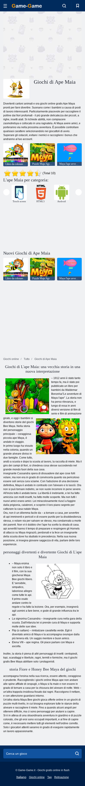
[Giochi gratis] (27, 6)
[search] (77, 753)
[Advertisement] (40, 44)
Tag (49, 777)
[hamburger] (5, 6)
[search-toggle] (64, 6)
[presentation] (6, 192)
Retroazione (61, 777)
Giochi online (37, 777)
